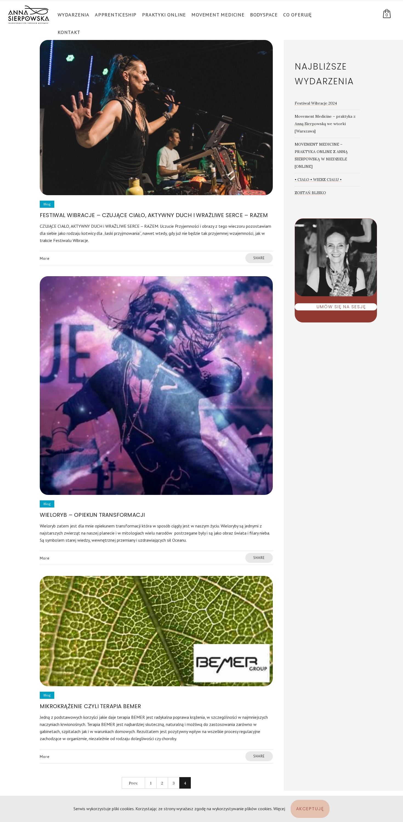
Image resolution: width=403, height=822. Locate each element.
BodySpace (264, 14)
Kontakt (69, 32)
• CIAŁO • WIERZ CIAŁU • (318, 179)
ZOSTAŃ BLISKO (310, 192)
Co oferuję (297, 14)
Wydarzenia (73, 14)
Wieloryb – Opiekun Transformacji (92, 515)
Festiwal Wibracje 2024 (316, 103)
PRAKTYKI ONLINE (164, 14)
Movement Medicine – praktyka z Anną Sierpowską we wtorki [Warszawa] (325, 124)
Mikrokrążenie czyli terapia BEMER (90, 706)
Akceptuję (310, 809)
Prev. (133, 783)
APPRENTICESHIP (116, 14)
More (45, 258)
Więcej (279, 808)
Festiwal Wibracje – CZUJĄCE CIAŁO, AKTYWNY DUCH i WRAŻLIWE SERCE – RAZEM (154, 215)
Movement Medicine (218, 14)
